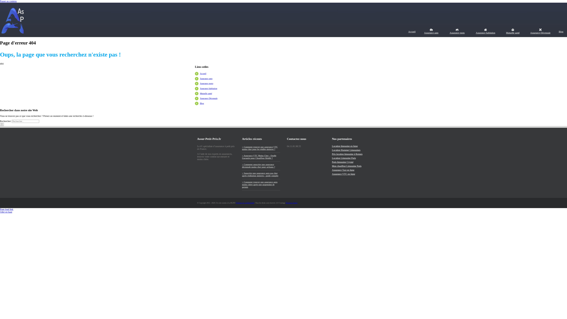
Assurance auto (206, 79)
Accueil (2, 50)
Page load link (6, 209)
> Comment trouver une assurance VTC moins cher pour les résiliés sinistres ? (260, 148)
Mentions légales (292, 203)
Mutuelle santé (206, 93)
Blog (202, 103)
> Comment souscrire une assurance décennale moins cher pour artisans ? (258, 165)
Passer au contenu (8, 1)
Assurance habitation (208, 88)
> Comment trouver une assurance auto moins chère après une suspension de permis (259, 184)
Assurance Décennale (208, 98)
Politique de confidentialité (245, 203)
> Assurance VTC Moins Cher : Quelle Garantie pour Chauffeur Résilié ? (259, 157)
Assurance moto (206, 83)
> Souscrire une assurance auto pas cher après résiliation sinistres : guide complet (260, 174)
